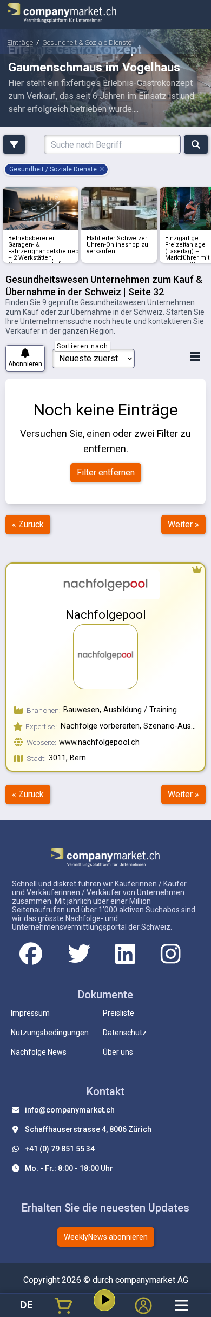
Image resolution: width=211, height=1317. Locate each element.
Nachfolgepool (105, 614)
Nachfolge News (39, 1052)
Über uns (118, 1052)
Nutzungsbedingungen (50, 1032)
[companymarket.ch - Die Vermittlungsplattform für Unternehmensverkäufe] (62, 15)
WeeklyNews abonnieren (106, 1237)
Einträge (20, 43)
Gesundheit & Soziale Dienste (86, 43)
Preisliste (118, 1013)
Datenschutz (125, 1032)
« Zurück (28, 524)
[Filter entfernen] (102, 169)
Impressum (30, 1013)
